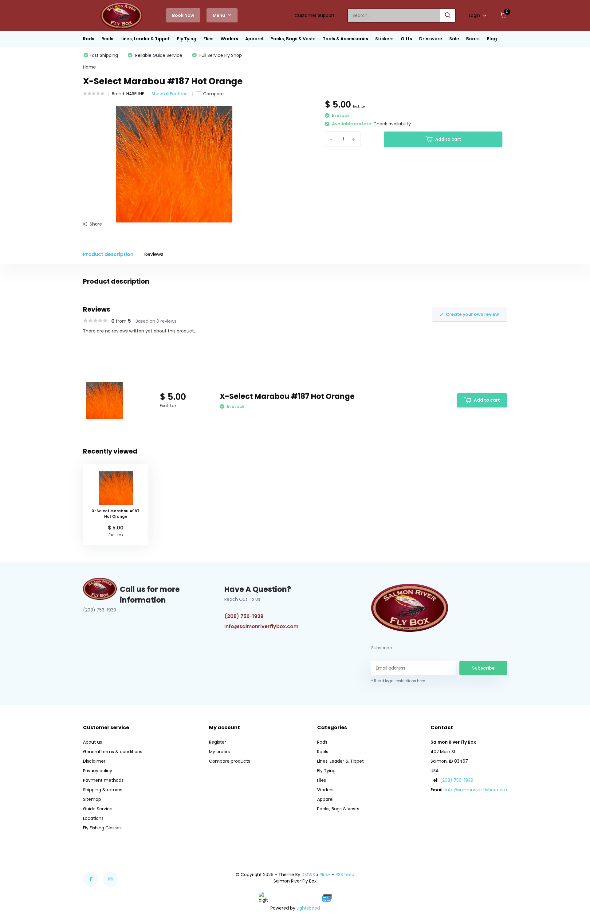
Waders (229, 39)
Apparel (254, 39)
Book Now (183, 15)
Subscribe (483, 668)
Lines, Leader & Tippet (145, 39)
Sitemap (92, 799)
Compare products (229, 761)
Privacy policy (97, 771)
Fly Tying (186, 39)
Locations (93, 818)
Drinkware (430, 39)
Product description (108, 254)
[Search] (448, 15)
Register (217, 742)
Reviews (153, 254)
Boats (473, 39)
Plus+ (325, 874)
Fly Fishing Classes (102, 828)
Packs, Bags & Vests (293, 39)
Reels (107, 39)
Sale (454, 39)
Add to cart (448, 139)
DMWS (308, 874)
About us (92, 742)
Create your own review (472, 314)
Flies (208, 39)
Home (89, 67)
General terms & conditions (112, 752)
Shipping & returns (102, 790)
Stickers (384, 39)
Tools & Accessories (345, 39)
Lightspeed (308, 908)
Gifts (406, 39)
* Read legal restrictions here (398, 680)
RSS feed (345, 874)
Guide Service (97, 809)
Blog (492, 39)
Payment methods (103, 780)
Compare (213, 94)
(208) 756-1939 (243, 616)
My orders (219, 752)
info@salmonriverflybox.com (261, 626)
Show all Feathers (170, 94)
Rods (88, 39)
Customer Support (315, 15)
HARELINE (135, 94)
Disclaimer (94, 761)
